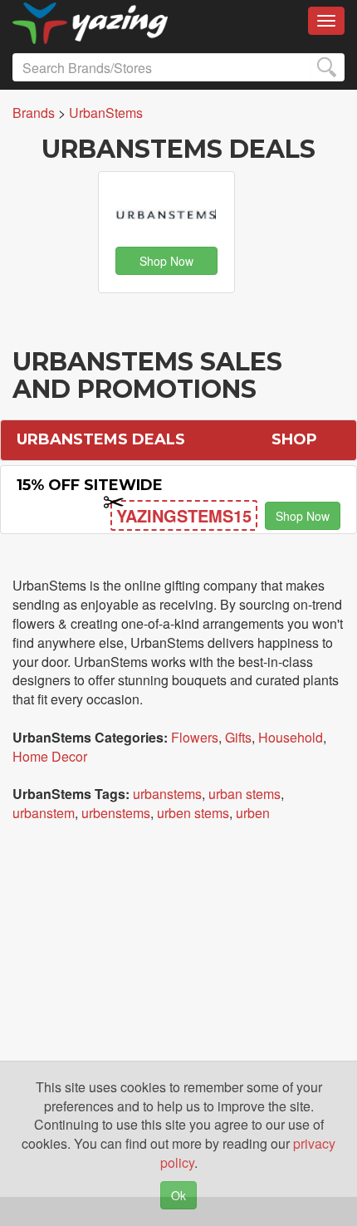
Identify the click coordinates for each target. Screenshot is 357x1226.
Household (290, 737)
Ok (178, 1195)
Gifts (238, 737)
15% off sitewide (90, 485)
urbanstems (167, 793)
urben (253, 812)
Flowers (194, 737)
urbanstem (43, 812)
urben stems (193, 812)
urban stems (244, 793)
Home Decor (49, 756)
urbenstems (115, 812)
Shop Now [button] (166, 261)
